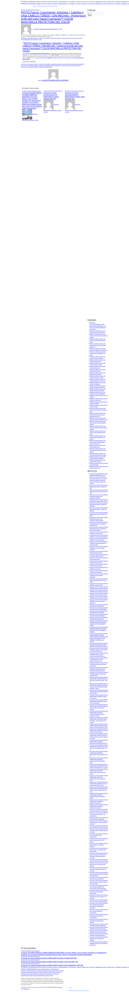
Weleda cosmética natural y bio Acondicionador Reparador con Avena (98, 918)
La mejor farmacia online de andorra (30, 10)
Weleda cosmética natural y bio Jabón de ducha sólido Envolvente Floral (98, 974)
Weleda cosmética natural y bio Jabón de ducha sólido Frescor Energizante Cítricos (97, 979)
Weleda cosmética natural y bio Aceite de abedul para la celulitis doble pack (98, 910)
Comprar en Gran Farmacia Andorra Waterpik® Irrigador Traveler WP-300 (51, 96)
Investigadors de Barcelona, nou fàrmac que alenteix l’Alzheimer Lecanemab (98, 892)
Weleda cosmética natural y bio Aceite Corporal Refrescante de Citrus (97, 905)
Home (34, 6)
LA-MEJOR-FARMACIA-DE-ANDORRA (43, 29)
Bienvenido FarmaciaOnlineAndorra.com (47, 6)
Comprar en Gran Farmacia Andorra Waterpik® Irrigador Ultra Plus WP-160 (75, 96)
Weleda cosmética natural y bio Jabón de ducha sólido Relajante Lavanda (98, 987)
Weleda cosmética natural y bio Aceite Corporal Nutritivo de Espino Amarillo (99, 900)
